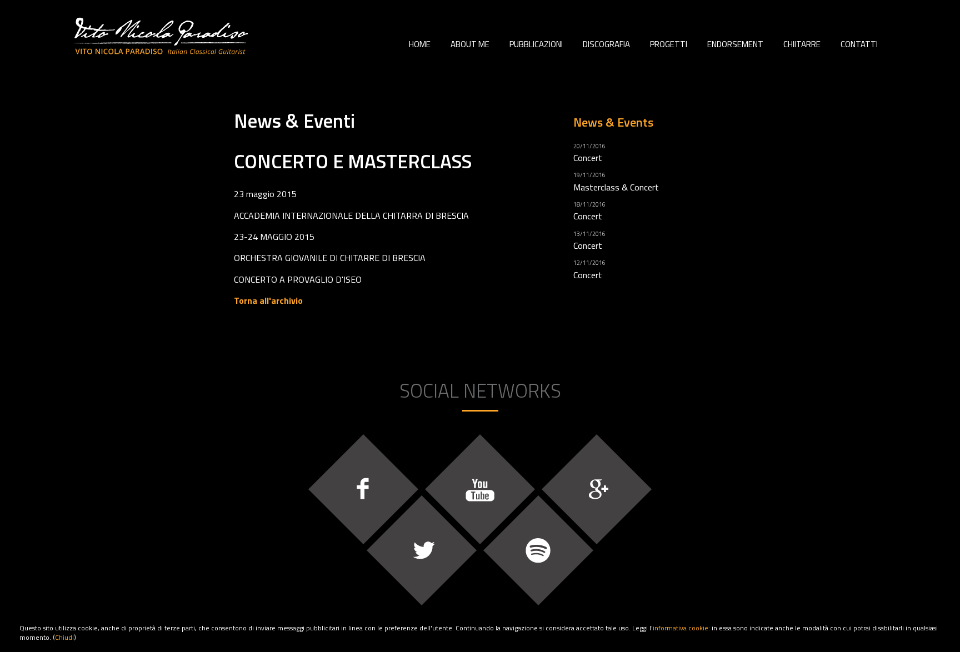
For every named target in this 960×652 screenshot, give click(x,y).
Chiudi (64, 637)
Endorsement (735, 44)
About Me (470, 44)
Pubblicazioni (536, 44)
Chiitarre (802, 44)
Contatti (859, 44)
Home (420, 44)
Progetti (668, 44)
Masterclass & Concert (616, 187)
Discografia (606, 44)
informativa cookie (680, 628)
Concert (587, 157)
